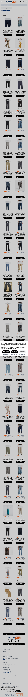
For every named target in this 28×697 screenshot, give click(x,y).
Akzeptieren (6, 351)
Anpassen (22, 351)
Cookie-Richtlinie (6, 354)
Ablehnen (14, 351)
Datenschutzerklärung (20, 354)
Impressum (13, 354)
